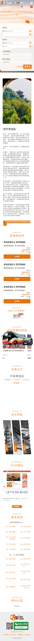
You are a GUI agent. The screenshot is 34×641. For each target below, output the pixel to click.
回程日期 (5, 59)
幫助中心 (13, 634)
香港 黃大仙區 (26, 565)
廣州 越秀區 (26, 538)
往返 (27, 21)
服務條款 (20, 634)
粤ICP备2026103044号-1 (17, 631)
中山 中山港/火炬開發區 (12, 538)
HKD (16, 6)
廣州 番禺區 (26, 544)
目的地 (4, 39)
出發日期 (5, 51)
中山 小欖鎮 (26, 531)
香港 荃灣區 (12, 559)
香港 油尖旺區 (26, 572)
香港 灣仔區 (12, 572)
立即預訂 (17, 256)
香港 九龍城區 (12, 579)
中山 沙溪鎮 (12, 549)
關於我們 (6, 634)
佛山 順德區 (26, 526)
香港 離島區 (12, 587)
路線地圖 (20, 66)
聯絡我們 (27, 634)
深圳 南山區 (12, 544)
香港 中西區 (26, 579)
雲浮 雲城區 (12, 526)
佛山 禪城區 (12, 531)
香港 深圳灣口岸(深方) (26, 587)
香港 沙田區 (12, 565)
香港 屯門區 (26, 559)
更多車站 (17, 606)
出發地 (4, 28)
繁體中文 (25, 6)
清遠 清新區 (26, 549)
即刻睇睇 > (17, 383)
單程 (32, 21)
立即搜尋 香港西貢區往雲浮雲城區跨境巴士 (16, 223)
